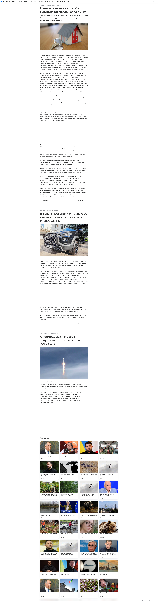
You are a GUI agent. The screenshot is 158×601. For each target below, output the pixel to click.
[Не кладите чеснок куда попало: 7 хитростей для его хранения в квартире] (89, 588)
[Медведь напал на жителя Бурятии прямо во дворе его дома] (108, 529)
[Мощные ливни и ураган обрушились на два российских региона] (69, 529)
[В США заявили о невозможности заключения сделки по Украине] (49, 549)
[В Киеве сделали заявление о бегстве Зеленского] (49, 470)
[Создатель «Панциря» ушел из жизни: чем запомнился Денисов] (108, 588)
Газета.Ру (53, 5)
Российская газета (55, 210)
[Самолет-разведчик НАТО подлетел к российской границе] (89, 569)
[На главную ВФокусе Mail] (6, 1)
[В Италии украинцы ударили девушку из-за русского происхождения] (69, 588)
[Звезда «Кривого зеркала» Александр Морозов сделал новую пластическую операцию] (69, 450)
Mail (2, 600)
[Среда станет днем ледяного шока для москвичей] (69, 490)
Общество (59, 5)
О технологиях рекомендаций (138, 600)
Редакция (116, 600)
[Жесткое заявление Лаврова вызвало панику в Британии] (49, 450)
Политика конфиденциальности (150, 600)
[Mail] (2, 1)
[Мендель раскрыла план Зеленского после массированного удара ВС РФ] (69, 569)
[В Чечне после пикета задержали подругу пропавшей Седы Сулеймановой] (89, 529)
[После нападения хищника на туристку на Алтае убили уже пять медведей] (89, 510)
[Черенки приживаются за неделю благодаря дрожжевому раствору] (49, 490)
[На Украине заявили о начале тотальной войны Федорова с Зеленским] (49, 569)
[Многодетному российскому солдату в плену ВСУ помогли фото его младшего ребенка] (108, 450)
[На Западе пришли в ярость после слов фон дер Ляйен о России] (69, 510)
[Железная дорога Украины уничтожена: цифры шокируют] (108, 510)
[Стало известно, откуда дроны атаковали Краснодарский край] (89, 490)
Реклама (10, 600)
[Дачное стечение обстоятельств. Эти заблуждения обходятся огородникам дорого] (49, 529)
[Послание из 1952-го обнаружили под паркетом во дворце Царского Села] (89, 470)
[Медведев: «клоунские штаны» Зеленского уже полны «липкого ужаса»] (108, 549)
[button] (64, 37)
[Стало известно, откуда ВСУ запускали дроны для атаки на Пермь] (69, 549)
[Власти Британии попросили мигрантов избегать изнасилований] (108, 569)
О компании (6, 600)
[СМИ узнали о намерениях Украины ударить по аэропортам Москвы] (108, 470)
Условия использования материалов (125, 600)
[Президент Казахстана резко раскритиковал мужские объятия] (89, 549)
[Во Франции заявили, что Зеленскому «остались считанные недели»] (89, 450)
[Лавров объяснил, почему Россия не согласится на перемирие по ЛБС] (49, 588)
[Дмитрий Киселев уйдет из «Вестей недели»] (108, 490)
